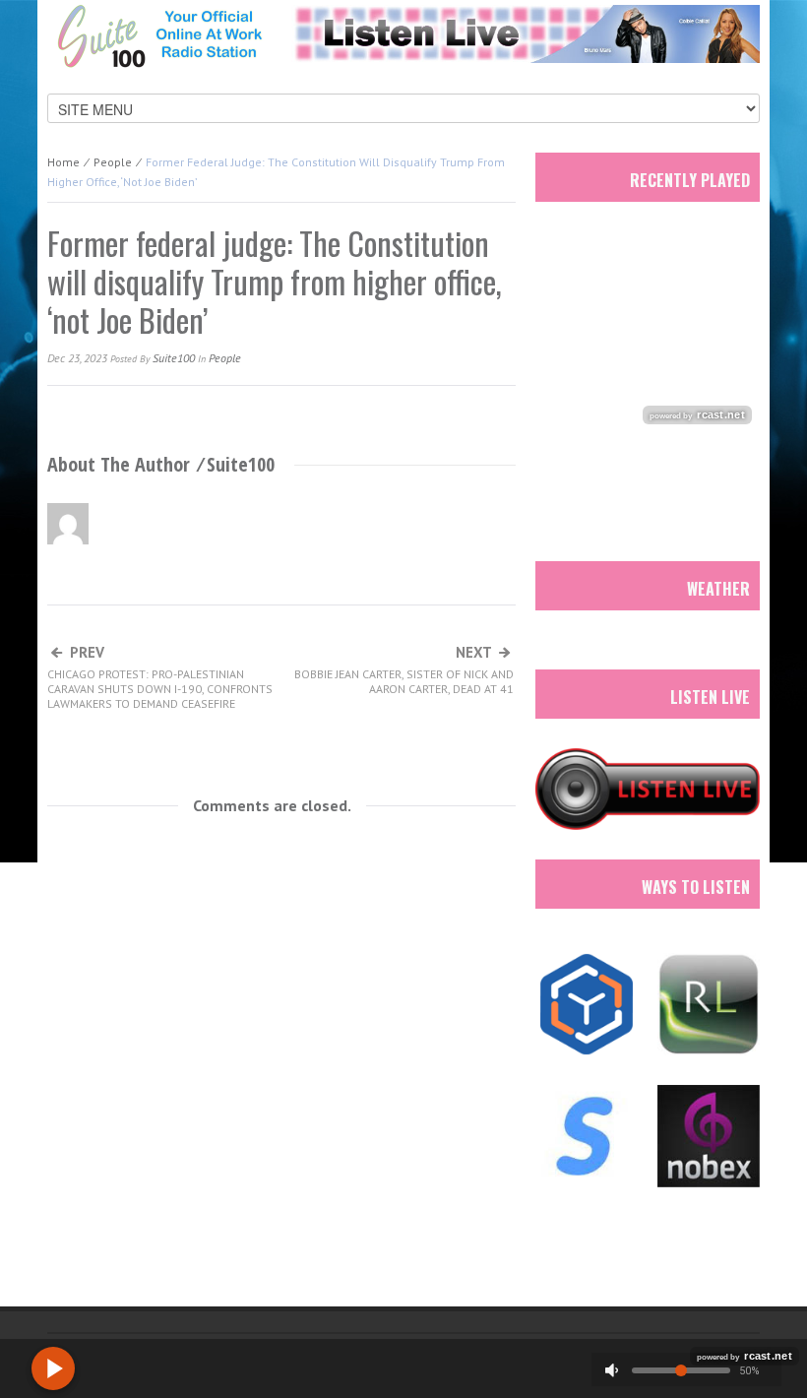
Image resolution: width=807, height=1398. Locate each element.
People (112, 162)
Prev (160, 678)
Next (404, 670)
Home (63, 162)
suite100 (174, 357)
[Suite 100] (159, 35)
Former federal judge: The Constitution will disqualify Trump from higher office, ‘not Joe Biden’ (274, 281)
